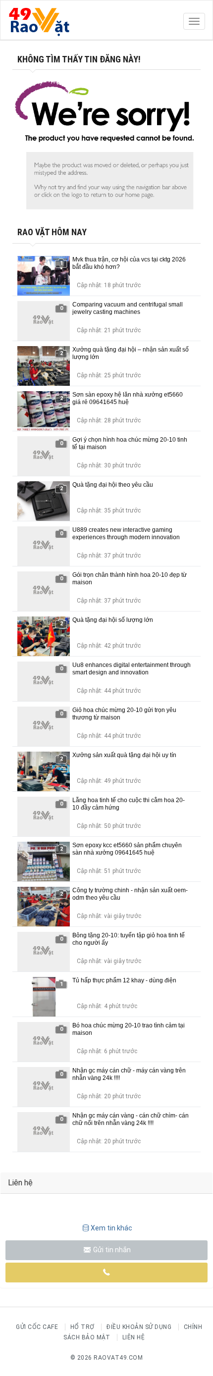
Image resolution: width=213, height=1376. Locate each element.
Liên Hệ (133, 1337)
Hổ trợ (82, 1327)
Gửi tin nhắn (111, 1250)
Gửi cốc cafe (37, 1327)
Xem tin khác (111, 1228)
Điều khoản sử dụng (138, 1327)
